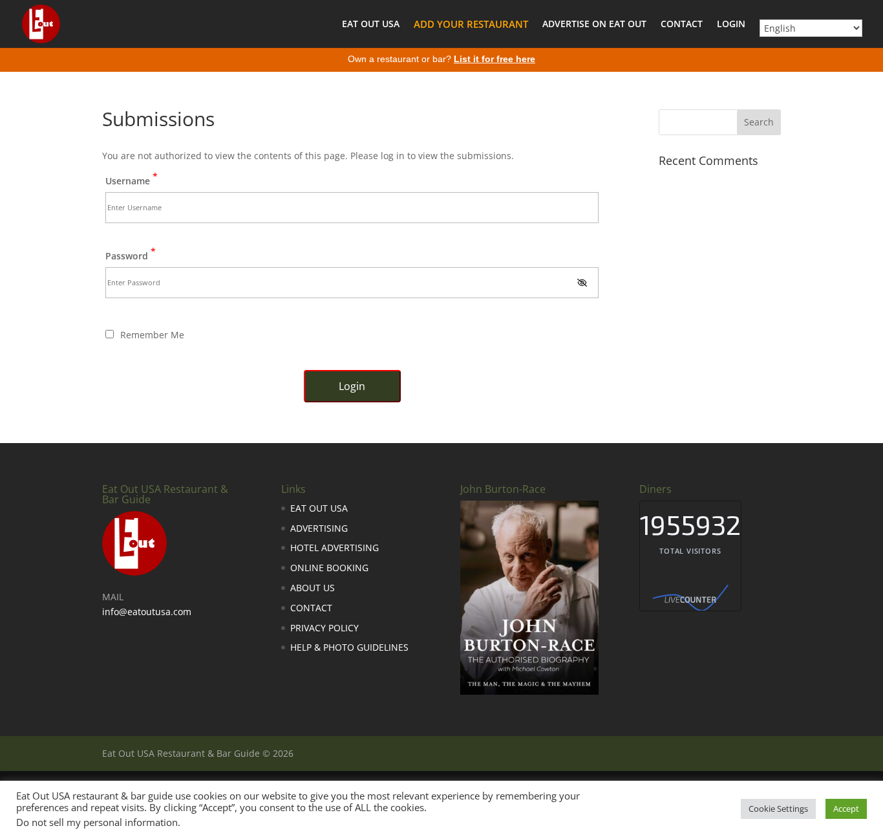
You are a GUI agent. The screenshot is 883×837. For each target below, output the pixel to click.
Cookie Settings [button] (778, 808)
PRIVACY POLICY (324, 628)
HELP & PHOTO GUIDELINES (349, 647)
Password (130, 255)
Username (131, 180)
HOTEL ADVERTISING (334, 547)
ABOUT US (312, 588)
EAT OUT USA (370, 24)
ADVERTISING (319, 528)
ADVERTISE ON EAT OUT (594, 24)
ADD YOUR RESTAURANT (471, 24)
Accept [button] (846, 808)
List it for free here (494, 59)
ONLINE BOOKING (329, 567)
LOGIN (731, 24)
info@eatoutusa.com (146, 611)
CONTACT (682, 24)
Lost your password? (352, 417)
